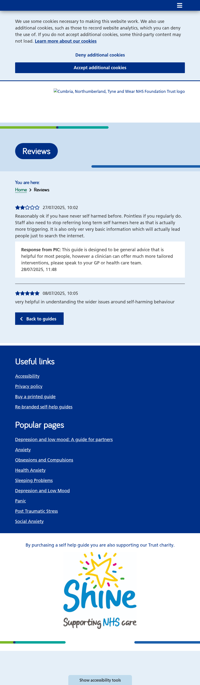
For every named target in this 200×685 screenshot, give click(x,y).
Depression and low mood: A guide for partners (64, 439)
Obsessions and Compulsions (44, 460)
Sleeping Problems (34, 480)
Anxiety (23, 450)
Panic (20, 501)
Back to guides (41, 319)
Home (21, 189)
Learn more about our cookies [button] (66, 41)
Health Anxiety (30, 470)
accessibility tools (100, 680)
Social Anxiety (29, 521)
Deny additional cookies (130, 55)
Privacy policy (28, 386)
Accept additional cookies (129, 67)
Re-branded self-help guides (43, 407)
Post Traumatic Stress (36, 511)
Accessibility (27, 376)
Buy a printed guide (35, 396)
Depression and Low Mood (42, 490)
